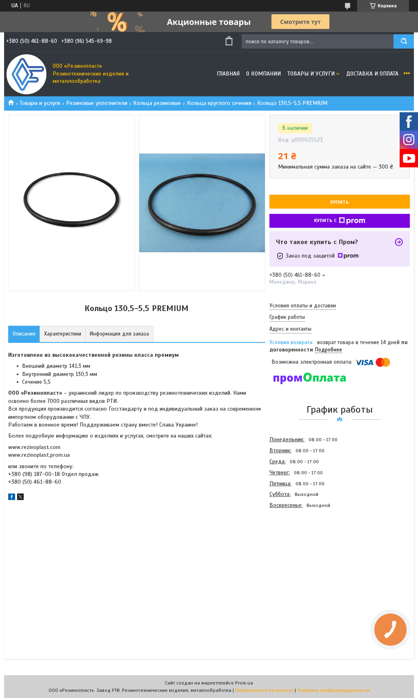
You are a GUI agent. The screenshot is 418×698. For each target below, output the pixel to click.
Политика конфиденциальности (333, 690)
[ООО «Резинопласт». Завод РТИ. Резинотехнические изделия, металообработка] (26, 73)
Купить (339, 202)
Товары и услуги (311, 73)
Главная (228, 73)
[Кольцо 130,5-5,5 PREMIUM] (298, 554)
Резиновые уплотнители (96, 103)
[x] (20, 498)
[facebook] (11, 498)
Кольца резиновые (157, 103)
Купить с (325, 220)
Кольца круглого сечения (219, 103)
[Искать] (404, 41)
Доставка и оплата (372, 73)
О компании (263, 73)
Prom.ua (244, 683)
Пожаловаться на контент (264, 690)
